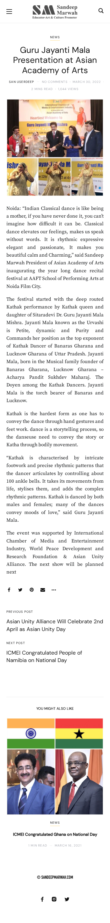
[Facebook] (9, 590)
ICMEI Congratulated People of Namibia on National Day (44, 656)
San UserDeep (21, 82)
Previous (14, 782)
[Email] (42, 590)
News (55, 37)
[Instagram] (54, 899)
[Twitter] (20, 590)
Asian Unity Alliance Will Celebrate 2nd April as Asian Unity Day (54, 625)
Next (95, 782)
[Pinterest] (31, 590)
